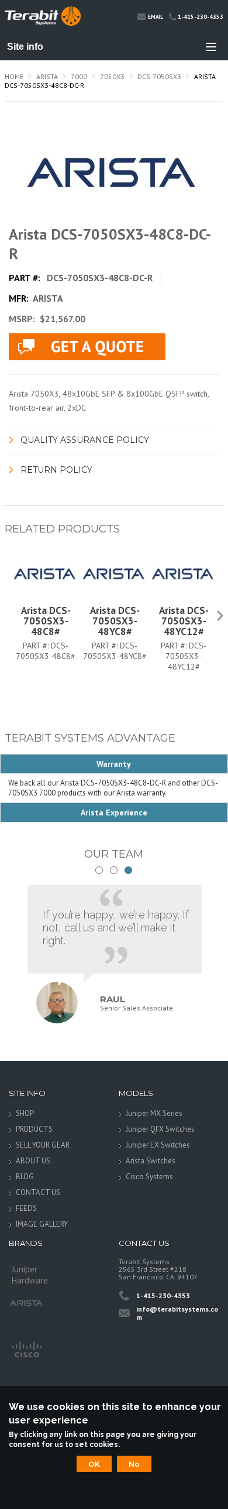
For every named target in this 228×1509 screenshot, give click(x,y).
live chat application (87, 346)
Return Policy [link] (56, 470)
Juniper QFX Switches (160, 1129)
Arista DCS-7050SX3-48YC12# (184, 621)
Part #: (37, 645)
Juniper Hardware (30, 1272)
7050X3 (112, 76)
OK (94, 1464)
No (134, 1464)
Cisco (26, 1348)
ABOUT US (33, 1161)
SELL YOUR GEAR (43, 1145)
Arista (47, 76)
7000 (79, 76)
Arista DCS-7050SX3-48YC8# (115, 621)
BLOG (25, 1177)
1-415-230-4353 (200, 17)
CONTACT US (38, 1192)
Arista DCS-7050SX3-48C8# (46, 621)
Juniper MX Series (154, 1113)
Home (14, 76)
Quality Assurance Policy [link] (84, 440)
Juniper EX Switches (158, 1145)
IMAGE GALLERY (42, 1224)
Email (155, 16)
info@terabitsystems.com (177, 1313)
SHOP (25, 1113)
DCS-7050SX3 (159, 76)
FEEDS (26, 1208)
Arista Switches (150, 1161)
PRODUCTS (34, 1129)
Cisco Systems (149, 1177)
